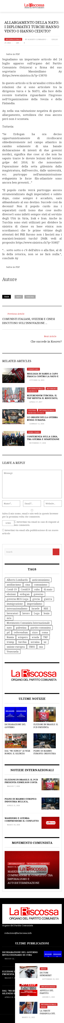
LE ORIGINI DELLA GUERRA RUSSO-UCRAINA (42, 418)
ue (45, 642)
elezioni (11, 594)
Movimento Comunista (38, 864)
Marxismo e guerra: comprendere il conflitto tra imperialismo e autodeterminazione (22, 822)
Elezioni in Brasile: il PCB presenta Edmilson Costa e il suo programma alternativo (21, 783)
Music (43, 969)
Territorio (33, 369)
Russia (10, 637)
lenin (46, 613)
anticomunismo (41, 580)
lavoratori (12, 613)
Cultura (32, 410)
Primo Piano (34, 432)
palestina (21, 627)
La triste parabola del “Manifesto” (47, 1013)
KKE (46, 608)
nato (18, 297)
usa (41, 646)
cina (27, 584)
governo (38, 594)
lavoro (26, 613)
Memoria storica (36, 413)
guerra (48, 599)
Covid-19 (12, 589)
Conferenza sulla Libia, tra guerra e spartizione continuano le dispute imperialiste (43, 440)
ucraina (35, 642)
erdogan (24, 594)
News (43, 1007)
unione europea (16, 646)
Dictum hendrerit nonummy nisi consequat (48, 976)
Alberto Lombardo (37, 39)
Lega (36, 613)
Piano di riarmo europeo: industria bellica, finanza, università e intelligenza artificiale (21, 802)
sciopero (23, 637)
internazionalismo (17, 608)
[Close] (18, 960)
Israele (35, 608)
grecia (36, 599)
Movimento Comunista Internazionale (28, 623)
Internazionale (13, 39)
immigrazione (15, 603)
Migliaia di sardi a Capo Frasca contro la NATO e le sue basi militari (42, 376)
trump (10, 642)
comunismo (40, 584)
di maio (48, 589)
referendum (21, 632)
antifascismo (14, 584)
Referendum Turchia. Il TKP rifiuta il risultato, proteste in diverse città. (43, 398)
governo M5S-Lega (17, 599)
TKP (45, 637)
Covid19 (25, 589)
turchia (30, 297)
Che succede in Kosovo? (46, 341)
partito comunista (41, 627)
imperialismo (34, 603)
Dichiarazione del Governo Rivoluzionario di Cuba (15, 728)
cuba (37, 589)
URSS (32, 646)
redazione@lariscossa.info (18, 933)
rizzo (35, 632)
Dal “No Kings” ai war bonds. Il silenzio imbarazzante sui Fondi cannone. (17, 754)
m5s (9, 618)
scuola (35, 637)
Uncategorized (48, 987)
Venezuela (12, 651)
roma (45, 632)
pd (8, 632)
